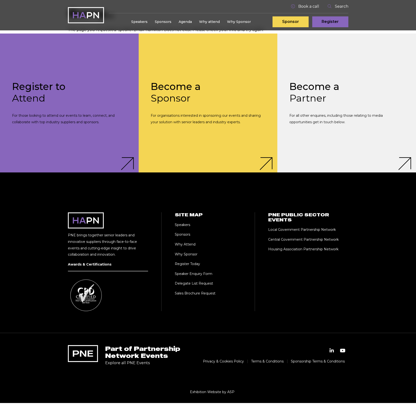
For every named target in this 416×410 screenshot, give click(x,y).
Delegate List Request (194, 283)
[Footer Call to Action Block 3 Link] (346, 103)
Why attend (209, 22)
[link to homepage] (86, 15)
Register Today (187, 264)
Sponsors (163, 22)
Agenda (185, 22)
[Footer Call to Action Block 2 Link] (208, 103)
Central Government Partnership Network (303, 239)
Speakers (139, 22)
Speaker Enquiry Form (193, 274)
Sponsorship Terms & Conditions (318, 361)
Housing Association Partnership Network (303, 249)
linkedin (331, 350)
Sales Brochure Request (195, 293)
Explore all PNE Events (127, 363)
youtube (342, 350)
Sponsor (290, 21)
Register (330, 21)
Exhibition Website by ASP (212, 392)
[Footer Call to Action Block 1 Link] (69, 103)
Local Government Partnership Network (302, 229)
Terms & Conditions (267, 361)
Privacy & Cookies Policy (223, 361)
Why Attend (185, 244)
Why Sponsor (239, 22)
